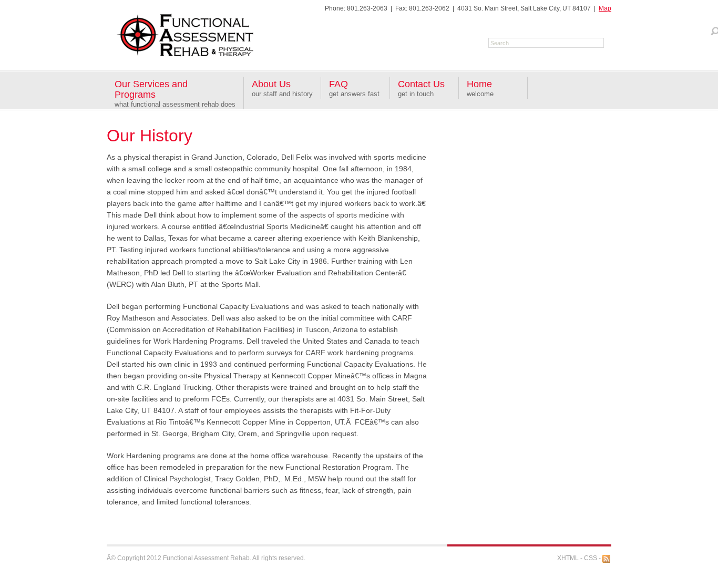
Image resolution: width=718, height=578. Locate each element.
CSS (590, 558)
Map (605, 8)
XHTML (568, 558)
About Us (271, 84)
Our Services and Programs (151, 89)
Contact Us (421, 84)
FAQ (338, 84)
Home (479, 84)
